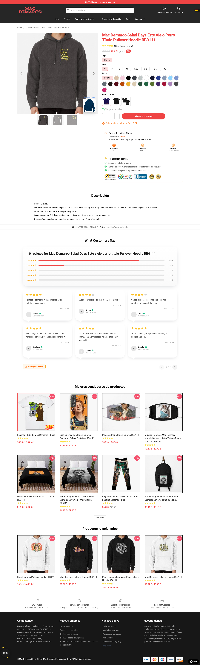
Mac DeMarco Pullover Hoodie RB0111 (36, 577)
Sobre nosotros (66, 626)
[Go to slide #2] (57, 120)
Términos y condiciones (70, 630)
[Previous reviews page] (161, 367)
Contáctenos (107, 638)
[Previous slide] (21, 73)
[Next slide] (93, 73)
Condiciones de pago (111, 630)
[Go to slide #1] (43, 120)
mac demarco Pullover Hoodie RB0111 (163, 577)
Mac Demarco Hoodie (58, 27)
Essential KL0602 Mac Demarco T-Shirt (36, 435)
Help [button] (195, 662)
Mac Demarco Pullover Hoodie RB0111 (78, 577)
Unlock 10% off (5, 653)
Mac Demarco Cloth (35, 27)
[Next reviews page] (174, 367)
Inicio (19, 27)
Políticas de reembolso (111, 634)
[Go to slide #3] (71, 120)
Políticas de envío (109, 626)
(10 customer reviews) (123, 46)
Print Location (108, 94)
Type (104, 56)
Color (104, 73)
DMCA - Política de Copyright (72, 638)
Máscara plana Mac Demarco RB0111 (120, 435)
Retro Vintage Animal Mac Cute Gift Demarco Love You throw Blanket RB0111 (77, 499)
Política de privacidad (69, 634)
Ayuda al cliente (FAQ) (111, 642)
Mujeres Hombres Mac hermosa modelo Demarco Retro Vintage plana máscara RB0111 (163, 438)
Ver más (100, 518)
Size (104, 64)
